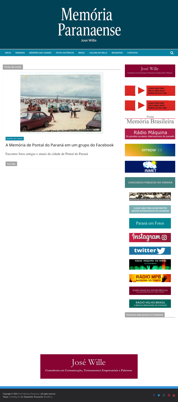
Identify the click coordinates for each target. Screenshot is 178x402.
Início (8, 52)
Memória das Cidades (40, 52)
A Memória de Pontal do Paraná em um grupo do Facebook (60, 145)
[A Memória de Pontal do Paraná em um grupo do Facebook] (61, 103)
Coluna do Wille (98, 52)
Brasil (81, 52)
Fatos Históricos (65, 52)
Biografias (117, 52)
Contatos (132, 52)
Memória (20, 52)
